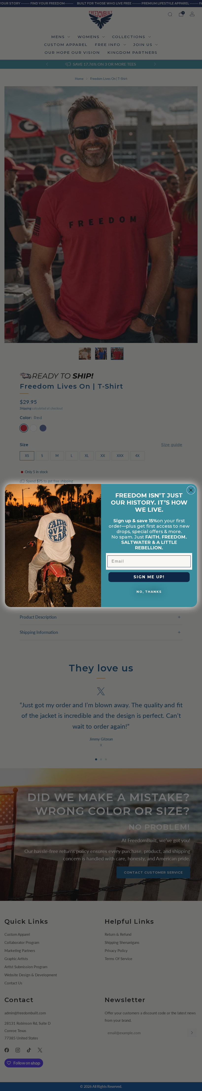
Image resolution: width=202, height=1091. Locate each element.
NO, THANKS (149, 592)
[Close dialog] (191, 490)
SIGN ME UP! (149, 577)
